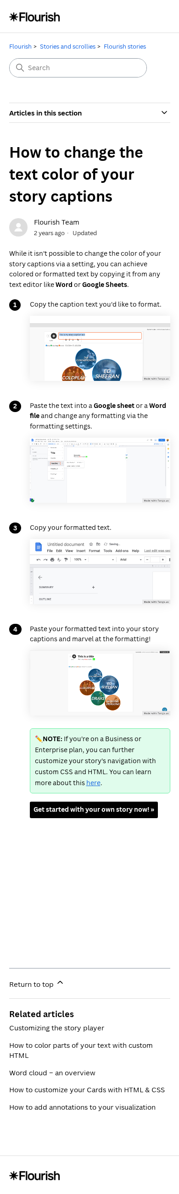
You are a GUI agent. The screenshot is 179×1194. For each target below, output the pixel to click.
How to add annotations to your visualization (82, 1106)
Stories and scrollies (67, 46)
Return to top (32, 984)
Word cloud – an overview (52, 1072)
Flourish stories (125, 46)
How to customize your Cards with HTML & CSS (87, 1089)
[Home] (34, 16)
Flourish (20, 46)
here (93, 782)
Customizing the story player (56, 1027)
